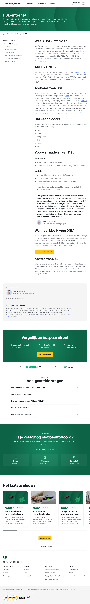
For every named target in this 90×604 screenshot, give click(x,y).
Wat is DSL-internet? (11, 44)
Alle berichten (45, 538)
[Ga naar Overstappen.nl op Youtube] (18, 562)
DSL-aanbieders (9, 52)
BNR (16, 316)
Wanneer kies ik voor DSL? (13, 59)
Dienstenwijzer (30, 592)
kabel (67, 96)
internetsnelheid (79, 72)
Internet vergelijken (45, 354)
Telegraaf (9, 316)
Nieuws (52, 3)
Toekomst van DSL (10, 49)
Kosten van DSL (9, 61)
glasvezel (56, 53)
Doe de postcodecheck (44, 252)
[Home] (4, 34)
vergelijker (59, 271)
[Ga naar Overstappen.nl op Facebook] (4, 562)
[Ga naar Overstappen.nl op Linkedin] (14, 562)
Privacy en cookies (20, 592)
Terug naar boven (46, 546)
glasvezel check (75, 113)
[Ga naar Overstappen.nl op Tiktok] (21, 562)
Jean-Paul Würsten (19, 291)
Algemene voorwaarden (9, 592)
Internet (9, 34)
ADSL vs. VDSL (9, 47)
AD (69, 314)
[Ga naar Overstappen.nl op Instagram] (11, 562)
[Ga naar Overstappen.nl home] (12, 4)
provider (84, 101)
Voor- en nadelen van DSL (13, 55)
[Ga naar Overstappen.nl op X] (7, 562)
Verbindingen (18, 34)
